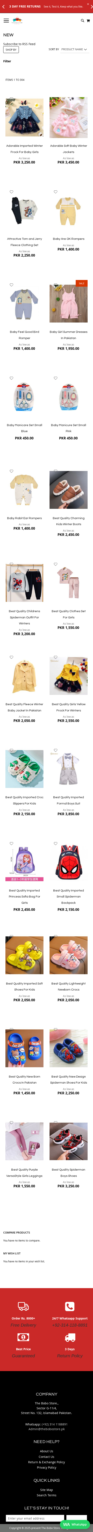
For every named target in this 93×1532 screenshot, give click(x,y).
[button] (11, 99)
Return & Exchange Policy (46, 1462)
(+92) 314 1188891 (55, 1424)
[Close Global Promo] (88, 4)
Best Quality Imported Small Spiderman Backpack (68, 896)
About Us (46, 1451)
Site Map (46, 1490)
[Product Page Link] (24, 118)
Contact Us (46, 1457)
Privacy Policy (46, 1467)
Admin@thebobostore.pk (47, 1429)
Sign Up (77, 1518)
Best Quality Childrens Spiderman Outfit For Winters (24, 617)
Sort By (54, 49)
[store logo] (16, 20)
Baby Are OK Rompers (68, 238)
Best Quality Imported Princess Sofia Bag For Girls (24, 896)
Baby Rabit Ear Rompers (24, 518)
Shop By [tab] (11, 49)
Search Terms (46, 1495)
